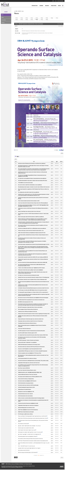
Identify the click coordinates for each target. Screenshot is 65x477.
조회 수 (61, 161)
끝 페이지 (41, 455)
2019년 (16, 23)
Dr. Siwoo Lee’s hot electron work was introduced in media (28, 275)
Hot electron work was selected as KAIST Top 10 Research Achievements (31, 346)
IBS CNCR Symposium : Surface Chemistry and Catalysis (28, 340)
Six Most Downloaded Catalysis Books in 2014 (26, 387)
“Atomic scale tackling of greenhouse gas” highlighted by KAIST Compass (31, 267)
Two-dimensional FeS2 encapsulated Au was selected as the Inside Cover (31, 299)
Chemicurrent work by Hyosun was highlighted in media (28, 403)
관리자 (52, 163)
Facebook (61, 150)
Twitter (59, 150)
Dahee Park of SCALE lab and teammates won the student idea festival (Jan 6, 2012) (32, 418)
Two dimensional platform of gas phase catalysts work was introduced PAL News (32, 180)
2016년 (16, 19)
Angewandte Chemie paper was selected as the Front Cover (29, 362)
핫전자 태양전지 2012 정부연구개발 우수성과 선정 (26, 430)
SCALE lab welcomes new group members (25, 383)
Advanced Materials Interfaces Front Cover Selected (27, 374)
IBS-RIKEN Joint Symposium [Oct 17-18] (25, 301)
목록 (62, 153)
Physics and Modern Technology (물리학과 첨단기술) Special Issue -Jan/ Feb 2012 (32, 416)
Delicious (62, 150)
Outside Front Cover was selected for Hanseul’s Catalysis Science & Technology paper (33, 277)
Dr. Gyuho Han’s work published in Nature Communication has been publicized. (32, 178)
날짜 (57, 161)
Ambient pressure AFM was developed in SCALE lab (27, 311)
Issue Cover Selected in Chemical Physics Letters (27, 370)
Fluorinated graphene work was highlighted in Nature (27, 436)
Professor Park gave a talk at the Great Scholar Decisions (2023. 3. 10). (31, 230)
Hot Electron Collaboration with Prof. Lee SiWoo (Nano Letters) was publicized (32, 228)
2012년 (37, 19)
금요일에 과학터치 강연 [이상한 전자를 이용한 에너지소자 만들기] (29, 448)
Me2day (60, 150)
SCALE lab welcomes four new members (25, 395)
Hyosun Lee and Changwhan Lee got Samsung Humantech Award (30, 348)
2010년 (47, 19)
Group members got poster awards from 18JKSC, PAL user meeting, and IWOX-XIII (33, 257)
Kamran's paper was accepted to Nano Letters (26, 427)
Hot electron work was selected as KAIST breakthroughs (28, 385)
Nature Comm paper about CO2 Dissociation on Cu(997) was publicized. (31, 216)
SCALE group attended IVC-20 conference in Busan (27, 358)
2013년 (32, 19)
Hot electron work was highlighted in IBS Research (27, 380)
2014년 (27, 19)
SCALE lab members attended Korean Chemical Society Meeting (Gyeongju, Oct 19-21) (33, 244)
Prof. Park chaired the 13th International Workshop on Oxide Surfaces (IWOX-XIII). (32, 262)
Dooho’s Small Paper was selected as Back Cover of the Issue (29, 211)
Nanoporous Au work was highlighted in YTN (26, 391)
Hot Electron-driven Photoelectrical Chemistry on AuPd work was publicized (31, 163)
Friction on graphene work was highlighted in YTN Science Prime (29, 353)
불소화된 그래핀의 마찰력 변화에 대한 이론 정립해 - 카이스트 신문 (29, 425)
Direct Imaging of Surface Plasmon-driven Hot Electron (28, 309)
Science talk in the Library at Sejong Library (26, 378)
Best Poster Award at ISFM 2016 (24, 368)
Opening (2, 22)
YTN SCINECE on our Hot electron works (25, 182)
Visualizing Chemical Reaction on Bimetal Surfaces (27, 323)
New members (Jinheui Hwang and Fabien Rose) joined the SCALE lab (30, 438)
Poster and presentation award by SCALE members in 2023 (28, 200)
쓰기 (62, 457)
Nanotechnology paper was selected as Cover (26, 407)
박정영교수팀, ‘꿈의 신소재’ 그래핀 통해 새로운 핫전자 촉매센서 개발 (29, 372)
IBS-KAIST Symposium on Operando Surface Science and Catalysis (31, 23)
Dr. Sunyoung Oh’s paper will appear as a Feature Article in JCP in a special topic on (33, 292)
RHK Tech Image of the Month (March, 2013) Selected (27, 452)
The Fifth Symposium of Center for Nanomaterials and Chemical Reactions (31, 330)
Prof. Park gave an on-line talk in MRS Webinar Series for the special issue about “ (32, 290)
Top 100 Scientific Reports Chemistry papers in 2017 (27, 332)
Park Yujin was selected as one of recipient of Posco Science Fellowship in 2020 (32, 279)
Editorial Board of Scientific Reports (24, 389)
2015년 (21, 19)
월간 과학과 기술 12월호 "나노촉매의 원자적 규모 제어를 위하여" (29, 434)
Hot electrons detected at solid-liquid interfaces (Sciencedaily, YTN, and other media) (33, 360)
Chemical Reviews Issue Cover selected (25, 393)
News (2, 14)
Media (2, 17)
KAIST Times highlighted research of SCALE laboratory (28, 409)
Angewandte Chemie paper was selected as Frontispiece (28, 405)
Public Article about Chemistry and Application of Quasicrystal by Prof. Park (31, 232)
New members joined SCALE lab (23, 450)
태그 (17, 457)
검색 (15, 457)
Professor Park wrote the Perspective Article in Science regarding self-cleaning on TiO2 (34, 313)
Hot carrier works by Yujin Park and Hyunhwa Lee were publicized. (30, 184)
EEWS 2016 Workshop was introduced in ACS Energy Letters (29, 344)
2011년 (42, 19)
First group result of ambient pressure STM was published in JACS (30, 376)
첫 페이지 (36, 455)
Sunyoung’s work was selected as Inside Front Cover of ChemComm (30, 321)
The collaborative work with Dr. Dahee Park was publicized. (28, 192)
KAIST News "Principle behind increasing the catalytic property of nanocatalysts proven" (33, 440)
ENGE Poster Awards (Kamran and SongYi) (26, 411)
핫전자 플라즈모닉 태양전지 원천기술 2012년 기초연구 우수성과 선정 (30, 432)
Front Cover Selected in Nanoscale (24, 328)
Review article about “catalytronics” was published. (27, 342)
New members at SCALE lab (23, 423)
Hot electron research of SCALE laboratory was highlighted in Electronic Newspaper (33, 297)
